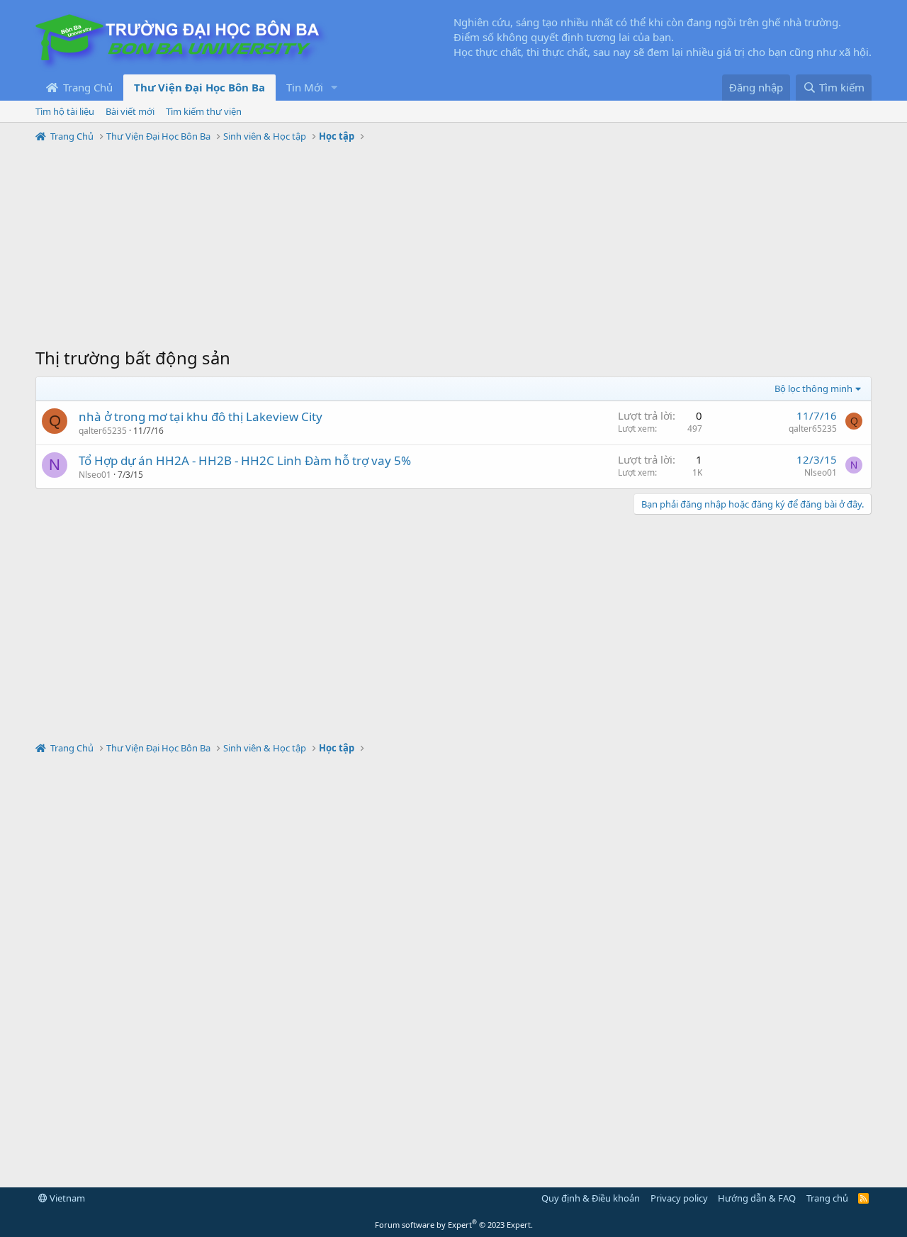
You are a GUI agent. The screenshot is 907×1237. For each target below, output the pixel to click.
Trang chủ (827, 1198)
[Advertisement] (453, 246)
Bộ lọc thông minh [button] (813, 388)
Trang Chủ (86, 87)
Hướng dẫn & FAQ (757, 1198)
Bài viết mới (130, 111)
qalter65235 (103, 431)
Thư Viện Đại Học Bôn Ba (199, 87)
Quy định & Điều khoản (590, 1198)
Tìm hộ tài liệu (64, 111)
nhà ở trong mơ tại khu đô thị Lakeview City (200, 416)
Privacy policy (679, 1198)
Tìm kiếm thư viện (204, 111)
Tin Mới (304, 87)
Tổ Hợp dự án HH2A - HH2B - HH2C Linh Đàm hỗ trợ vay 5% (245, 460)
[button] (334, 87)
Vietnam (66, 1198)
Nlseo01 (95, 475)
